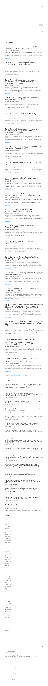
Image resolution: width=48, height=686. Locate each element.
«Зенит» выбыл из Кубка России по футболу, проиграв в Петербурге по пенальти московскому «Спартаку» (22, 473)
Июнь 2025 (7, 546)
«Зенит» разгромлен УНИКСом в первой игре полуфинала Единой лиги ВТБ (23, 147)
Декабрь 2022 (8, 603)
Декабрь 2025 (8, 534)
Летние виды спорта (17, 412)
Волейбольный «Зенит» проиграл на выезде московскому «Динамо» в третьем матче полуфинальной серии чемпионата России (24, 457)
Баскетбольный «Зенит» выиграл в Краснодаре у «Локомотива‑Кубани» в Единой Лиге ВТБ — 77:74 (23, 323)
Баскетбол (12, 50)
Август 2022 (7, 611)
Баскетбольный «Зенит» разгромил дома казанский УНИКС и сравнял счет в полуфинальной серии (21, 130)
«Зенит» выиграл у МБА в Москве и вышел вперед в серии (21, 179)
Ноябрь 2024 (7, 559)
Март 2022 (7, 621)
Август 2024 (7, 565)
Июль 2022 (7, 613)
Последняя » (25, 375)
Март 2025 (7, 551)
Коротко (17, 50)
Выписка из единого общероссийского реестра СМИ (16, 658)
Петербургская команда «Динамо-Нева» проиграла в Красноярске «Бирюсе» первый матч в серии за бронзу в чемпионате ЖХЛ (22, 490)
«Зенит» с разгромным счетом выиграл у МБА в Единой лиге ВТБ (23, 242)
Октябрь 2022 (8, 607)
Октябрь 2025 (8, 538)
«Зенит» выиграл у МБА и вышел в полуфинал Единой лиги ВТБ (23, 163)
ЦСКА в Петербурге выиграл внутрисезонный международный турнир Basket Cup (24, 416)
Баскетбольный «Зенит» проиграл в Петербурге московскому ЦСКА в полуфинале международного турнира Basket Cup (23, 449)
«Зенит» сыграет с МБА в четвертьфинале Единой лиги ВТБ (21, 226)
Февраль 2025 (8, 553)
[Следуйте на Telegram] (42, 10)
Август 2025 (7, 542)
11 (20, 375)
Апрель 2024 (7, 572)
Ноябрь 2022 (7, 605)
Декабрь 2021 (8, 626)
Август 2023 (7, 588)
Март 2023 (7, 598)
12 (21, 375)
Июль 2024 (7, 567)
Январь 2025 (7, 555)
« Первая (15, 375)
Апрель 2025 (7, 549)
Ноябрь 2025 (7, 536)
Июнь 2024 (7, 569)
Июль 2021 (7, 628)
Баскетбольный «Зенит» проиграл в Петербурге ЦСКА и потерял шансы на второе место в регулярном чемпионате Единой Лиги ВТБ (24, 306)
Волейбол (11, 389)
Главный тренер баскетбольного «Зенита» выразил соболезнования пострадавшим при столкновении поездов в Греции (23, 360)
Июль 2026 (7, 521)
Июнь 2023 (7, 592)
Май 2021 (7, 630)
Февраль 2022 (8, 623)
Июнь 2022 (7, 615)
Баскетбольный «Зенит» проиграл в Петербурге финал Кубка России (24, 273)
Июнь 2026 (7, 523)
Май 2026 (7, 524)
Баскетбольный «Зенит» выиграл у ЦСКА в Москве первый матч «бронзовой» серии (21, 48)
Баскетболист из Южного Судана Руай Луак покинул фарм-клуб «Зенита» (22, 258)
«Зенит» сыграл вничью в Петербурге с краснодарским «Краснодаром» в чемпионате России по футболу (21, 423)
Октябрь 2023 (8, 584)
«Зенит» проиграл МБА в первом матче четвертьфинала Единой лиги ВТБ (20, 210)
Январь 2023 (7, 601)
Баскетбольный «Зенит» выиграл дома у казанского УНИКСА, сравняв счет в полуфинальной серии (21, 81)
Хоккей (14, 468)
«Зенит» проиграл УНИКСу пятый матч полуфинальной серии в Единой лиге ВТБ (21, 114)
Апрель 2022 (7, 619)
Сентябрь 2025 (8, 540)
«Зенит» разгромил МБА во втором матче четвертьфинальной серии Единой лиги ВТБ (22, 195)
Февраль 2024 (8, 576)
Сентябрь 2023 (8, 586)
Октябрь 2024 (8, 561)
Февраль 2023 (8, 599)
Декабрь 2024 (8, 557)
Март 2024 (7, 574)
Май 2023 (7, 594)
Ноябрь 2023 (7, 582)
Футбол (24, 412)
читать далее (8, 58)
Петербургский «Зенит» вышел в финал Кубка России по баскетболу (23, 289)
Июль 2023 (7, 590)
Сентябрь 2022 (8, 609)
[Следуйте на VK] (40, 10)
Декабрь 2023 (8, 580)
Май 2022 (7, 617)
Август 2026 (7, 519)
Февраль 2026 (8, 530)
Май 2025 (7, 548)
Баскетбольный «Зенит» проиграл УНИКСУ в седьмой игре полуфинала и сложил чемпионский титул (22, 64)
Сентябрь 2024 (8, 563)
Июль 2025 (7, 544)
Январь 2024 (7, 578)
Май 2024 (7, 571)
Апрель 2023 (7, 596)
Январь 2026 (7, 532)
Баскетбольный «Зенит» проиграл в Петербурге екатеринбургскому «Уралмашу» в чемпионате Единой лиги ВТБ (23, 481)
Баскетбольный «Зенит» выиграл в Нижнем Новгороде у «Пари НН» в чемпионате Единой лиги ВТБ (22, 497)
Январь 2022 (7, 624)
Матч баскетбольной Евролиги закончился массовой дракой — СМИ (22, 98)
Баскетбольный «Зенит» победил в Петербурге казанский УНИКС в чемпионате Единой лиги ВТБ (22, 402)
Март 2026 (7, 528)
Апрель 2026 (7, 526)
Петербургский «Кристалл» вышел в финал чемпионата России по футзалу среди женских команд (24, 409)
